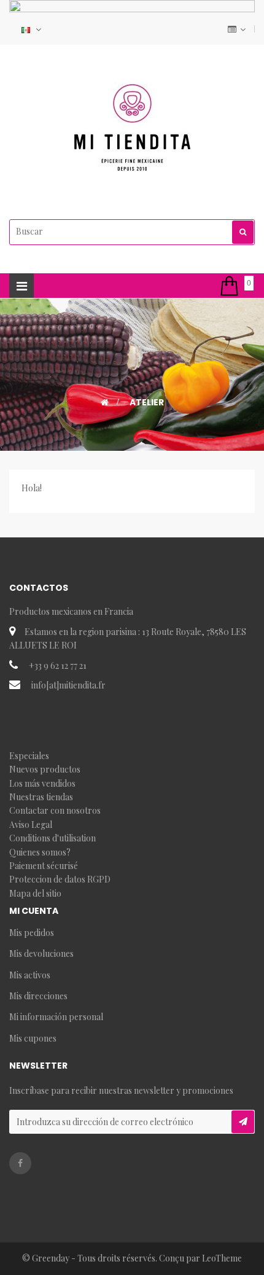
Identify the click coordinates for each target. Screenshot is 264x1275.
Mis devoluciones (41, 953)
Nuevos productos (44, 769)
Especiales (29, 756)
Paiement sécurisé (43, 865)
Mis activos (29, 975)
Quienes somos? (40, 852)
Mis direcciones (38, 996)
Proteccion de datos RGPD (60, 879)
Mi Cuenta (33, 911)
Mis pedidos (31, 932)
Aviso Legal (30, 824)
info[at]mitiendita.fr (68, 685)
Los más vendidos (42, 783)
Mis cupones (32, 1038)
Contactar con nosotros (55, 810)
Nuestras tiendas (41, 797)
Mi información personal (56, 1017)
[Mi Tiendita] (132, 127)
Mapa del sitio (35, 893)
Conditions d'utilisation (52, 838)
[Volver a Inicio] (105, 402)
